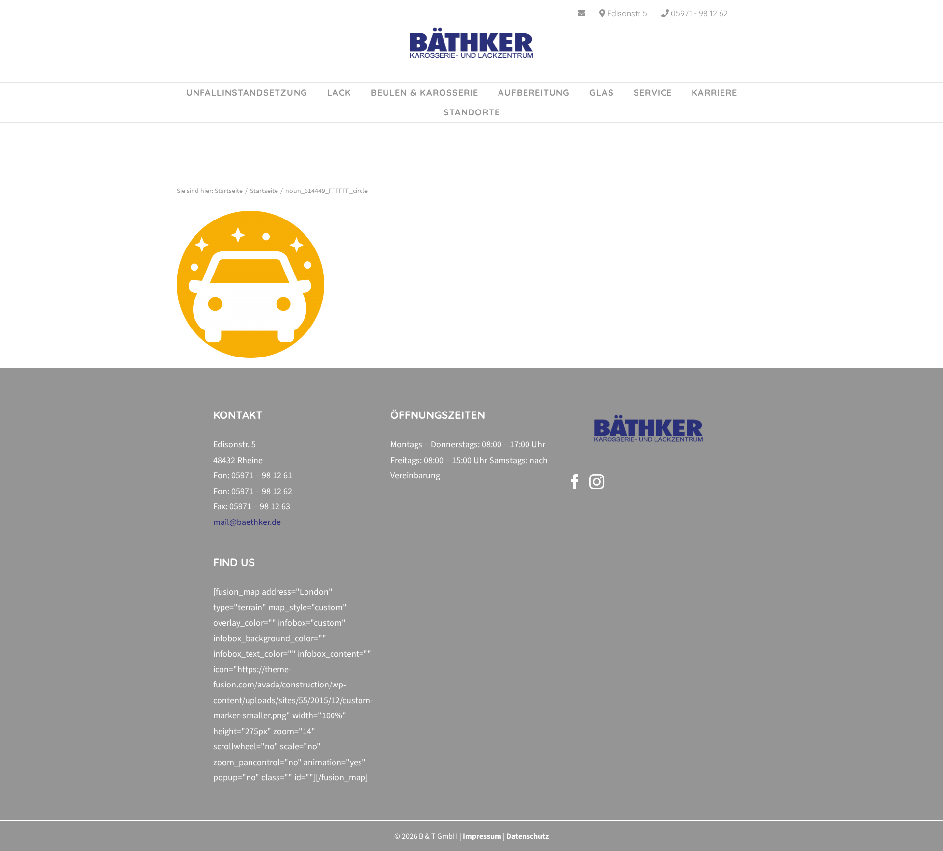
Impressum (482, 836)
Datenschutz (527, 836)
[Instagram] (596, 481)
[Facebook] (574, 481)
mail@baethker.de (247, 522)
